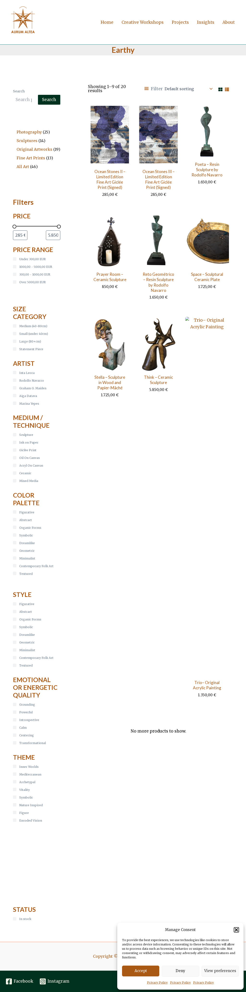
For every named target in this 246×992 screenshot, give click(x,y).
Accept (141, 970)
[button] (236, 929)
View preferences (220, 970)
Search (19, 91)
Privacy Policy (157, 982)
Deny (180, 970)
